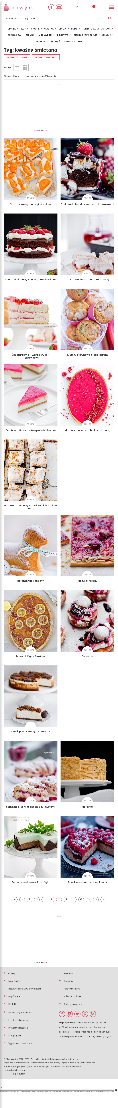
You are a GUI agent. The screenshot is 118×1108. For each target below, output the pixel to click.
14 (96, 899)
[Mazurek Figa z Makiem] (30, 621)
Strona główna (12, 76)
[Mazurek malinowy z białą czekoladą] (87, 395)
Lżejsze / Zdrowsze (61, 41)
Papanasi (87, 656)
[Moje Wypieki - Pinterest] (85, 1014)
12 (81, 899)
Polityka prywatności (51, 1066)
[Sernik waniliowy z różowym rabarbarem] (30, 395)
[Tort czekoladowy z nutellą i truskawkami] (30, 244)
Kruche (35, 28)
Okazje (106, 35)
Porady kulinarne (72, 988)
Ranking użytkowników (19, 1012)
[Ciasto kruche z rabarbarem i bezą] (87, 244)
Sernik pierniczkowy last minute (30, 731)
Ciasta (12, 28)
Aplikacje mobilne (72, 996)
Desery (62, 28)
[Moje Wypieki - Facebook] (51, 7)
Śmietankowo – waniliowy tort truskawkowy (30, 356)
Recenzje (68, 973)
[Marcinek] (87, 771)
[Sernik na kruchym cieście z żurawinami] (30, 771)
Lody (74, 28)
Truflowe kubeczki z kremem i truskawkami (87, 204)
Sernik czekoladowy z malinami (87, 882)
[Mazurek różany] (87, 545)
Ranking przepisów (73, 1004)
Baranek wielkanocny (30, 581)
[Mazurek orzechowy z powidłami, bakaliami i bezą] (30, 470)
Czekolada (14, 35)
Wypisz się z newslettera (20, 1043)
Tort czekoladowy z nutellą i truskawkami (30, 279)
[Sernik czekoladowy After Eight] (30, 847)
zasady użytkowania (71, 1066)
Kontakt (12, 1004)
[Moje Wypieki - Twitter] (77, 1014)
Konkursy (68, 980)
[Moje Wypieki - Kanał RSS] (93, 1014)
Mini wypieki (45, 35)
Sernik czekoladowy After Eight (31, 882)
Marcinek (87, 807)
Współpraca (14, 996)
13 (88, 899)
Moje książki (14, 980)
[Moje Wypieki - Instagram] (59, 7)
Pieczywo (63, 35)
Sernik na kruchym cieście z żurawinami (30, 807)
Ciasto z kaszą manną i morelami (30, 204)
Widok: (8, 67)
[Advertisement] (59, 107)
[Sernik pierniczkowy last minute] (30, 696)
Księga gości (14, 1035)
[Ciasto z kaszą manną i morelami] (30, 169)
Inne (80, 41)
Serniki (30, 35)
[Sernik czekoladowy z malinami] (87, 847)
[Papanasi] (87, 621)
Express (40, 41)
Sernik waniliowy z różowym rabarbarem (31, 430)
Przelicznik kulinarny (18, 1020)
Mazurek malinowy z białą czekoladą (87, 430)
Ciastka (49, 28)
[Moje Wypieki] (19, 7)
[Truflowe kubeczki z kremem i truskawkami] (87, 169)
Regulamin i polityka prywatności (24, 988)
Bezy (23, 28)
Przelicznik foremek (18, 1027)
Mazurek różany (87, 581)
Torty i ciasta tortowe (96, 28)
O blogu (12, 973)
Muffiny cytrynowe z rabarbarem (87, 355)
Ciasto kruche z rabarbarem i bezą (87, 279)
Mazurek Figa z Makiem (30, 656)
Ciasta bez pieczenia (85, 35)
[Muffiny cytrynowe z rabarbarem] (87, 319)
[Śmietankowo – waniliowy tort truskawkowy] (30, 319)
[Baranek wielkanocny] (30, 545)
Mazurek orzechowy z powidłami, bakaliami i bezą (30, 507)
